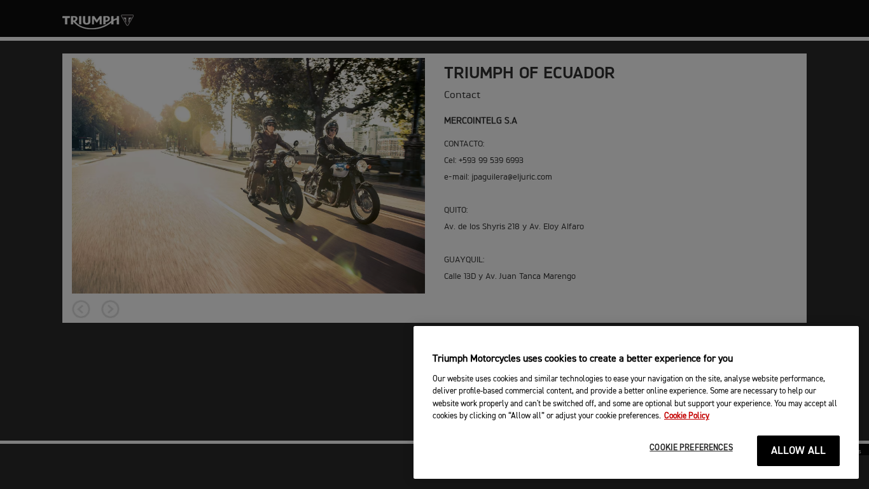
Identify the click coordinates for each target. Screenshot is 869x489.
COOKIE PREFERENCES (691, 448)
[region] (636, 402)
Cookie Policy (686, 416)
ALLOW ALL (798, 451)
